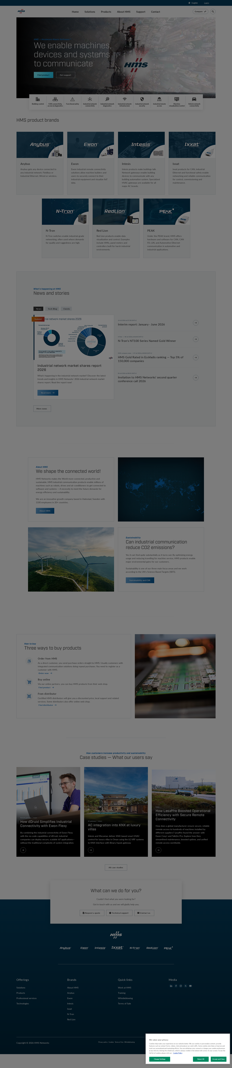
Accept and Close (218, 1059)
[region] (187, 1049)
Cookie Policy (177, 1053)
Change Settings (160, 1059)
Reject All (200, 1059)
